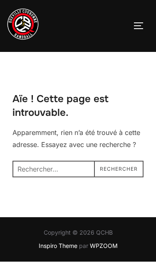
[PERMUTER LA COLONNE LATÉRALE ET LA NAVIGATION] (141, 26)
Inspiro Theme (58, 245)
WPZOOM (104, 245)
